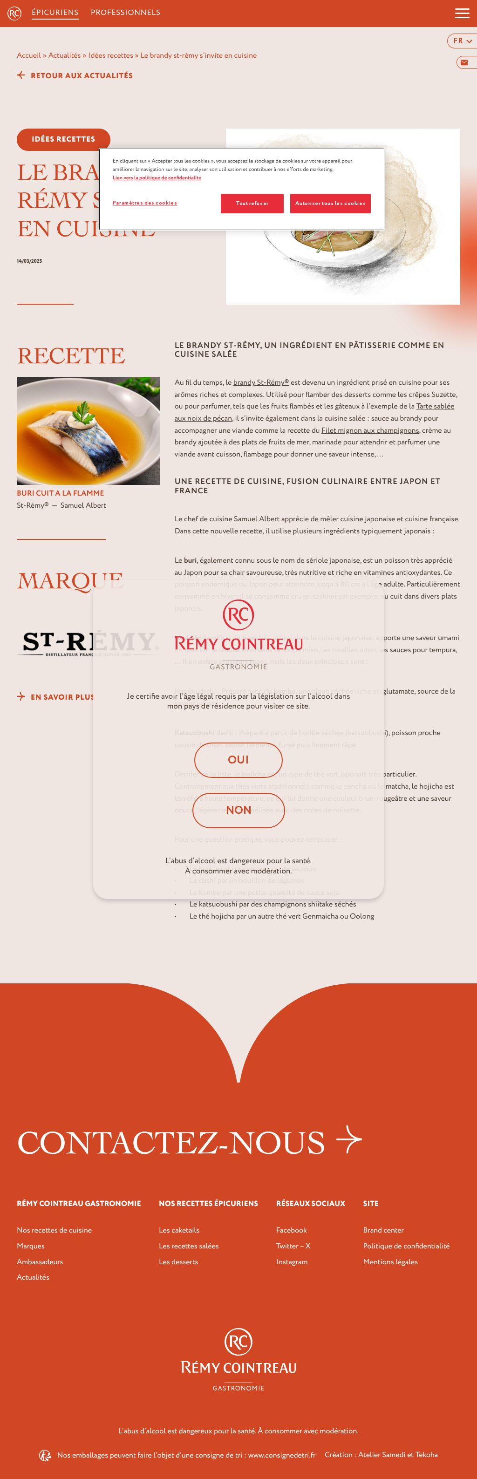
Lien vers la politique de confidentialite (157, 178)
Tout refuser (252, 203)
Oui (238, 760)
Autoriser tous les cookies (330, 203)
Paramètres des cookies (145, 203)
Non (239, 810)
